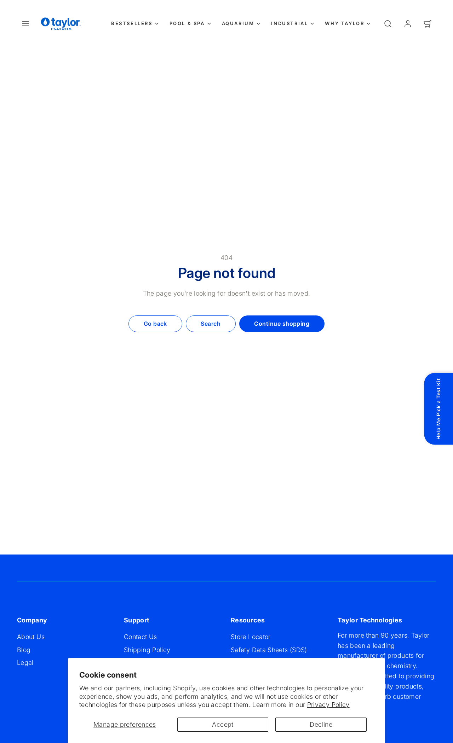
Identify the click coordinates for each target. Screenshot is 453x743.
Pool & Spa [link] (187, 23)
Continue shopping (281, 323)
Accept (222, 724)
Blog (23, 650)
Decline (321, 724)
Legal (25, 662)
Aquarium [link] (238, 23)
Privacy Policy (328, 704)
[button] (25, 23)
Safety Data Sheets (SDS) (269, 650)
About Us (31, 636)
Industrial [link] (289, 23)
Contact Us (140, 636)
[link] (407, 23)
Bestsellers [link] (132, 23)
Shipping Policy (147, 650)
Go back (155, 323)
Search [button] (210, 323)
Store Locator (251, 636)
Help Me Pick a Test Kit (438, 408)
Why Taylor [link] (344, 23)
